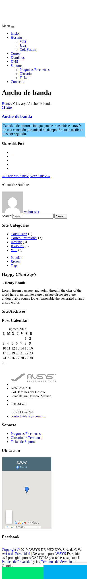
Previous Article (15, 176)
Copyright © (11, 550)
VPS (23, 41)
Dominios (18, 57)
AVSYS (60, 554)
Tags (14, 265)
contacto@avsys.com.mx (28, 416)
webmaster (31, 212)
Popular (16, 257)
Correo (16, 53)
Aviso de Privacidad (16, 554)
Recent (16, 261)
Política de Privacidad (17, 562)
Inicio (15, 33)
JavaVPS (17, 246)
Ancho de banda (17, 116)
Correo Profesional (24, 238)
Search (6, 216)
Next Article (40, 176)
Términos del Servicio (56, 562)
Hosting (16, 37)
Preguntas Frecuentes (35, 70)
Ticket (24, 78)
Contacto (17, 82)
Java (23, 45)
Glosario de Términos (26, 438)
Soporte (16, 65)
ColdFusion (28, 49)
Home (6, 103)
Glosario (26, 74)
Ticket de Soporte (23, 442)
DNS (14, 61)
